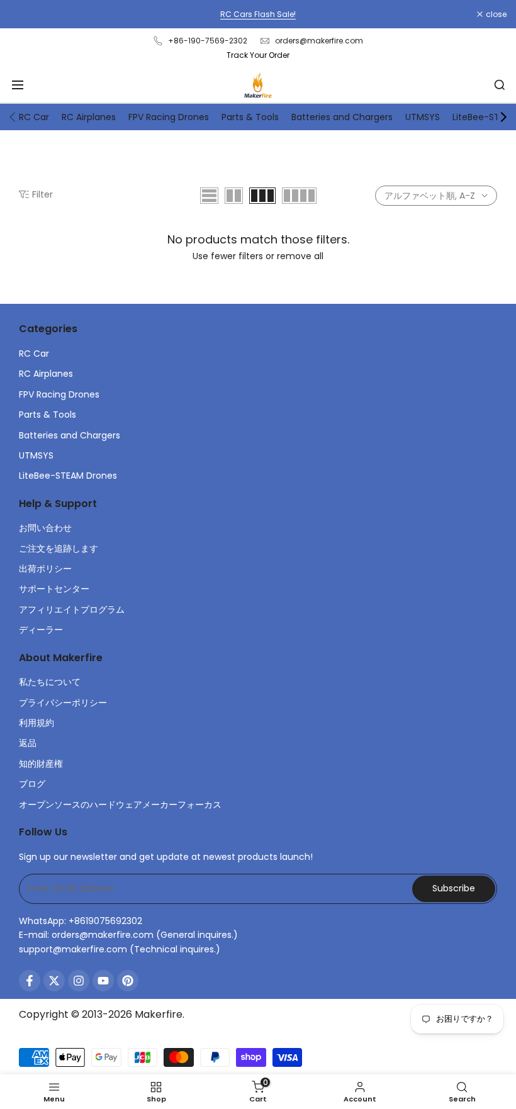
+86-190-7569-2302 (207, 40)
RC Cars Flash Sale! (258, 14)
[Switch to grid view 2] (234, 195)
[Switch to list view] (209, 195)
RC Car (34, 117)
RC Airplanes (89, 117)
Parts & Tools (250, 117)
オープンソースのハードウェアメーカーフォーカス (120, 804)
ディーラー (41, 629)
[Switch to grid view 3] (262, 195)
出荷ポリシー (45, 568)
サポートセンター (54, 588)
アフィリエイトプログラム (72, 609)
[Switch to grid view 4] (299, 195)
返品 (27, 743)
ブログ (32, 783)
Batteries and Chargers (342, 117)
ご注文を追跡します (58, 548)
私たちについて (50, 682)
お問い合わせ (45, 527)
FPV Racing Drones (168, 117)
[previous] (12, 117)
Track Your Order (258, 55)
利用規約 (36, 722)
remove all (300, 256)
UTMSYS (422, 117)
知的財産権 (41, 763)
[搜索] (499, 85)
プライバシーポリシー (63, 702)
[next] (503, 117)
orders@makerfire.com (319, 40)
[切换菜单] (17, 85)
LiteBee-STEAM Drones (68, 475)
